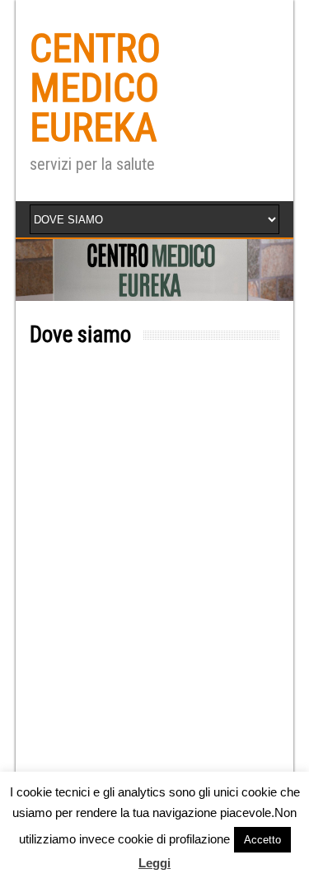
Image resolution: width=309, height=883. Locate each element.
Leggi (154, 863)
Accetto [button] (262, 840)
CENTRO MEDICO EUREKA (95, 88)
